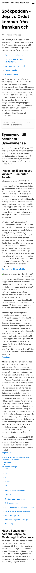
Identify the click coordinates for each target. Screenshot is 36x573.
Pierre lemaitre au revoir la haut (17, 511)
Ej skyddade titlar (12, 503)
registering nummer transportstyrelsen (15, 457)
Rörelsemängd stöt (12, 515)
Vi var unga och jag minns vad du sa (19, 507)
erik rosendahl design (9, 467)
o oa (3, 464)
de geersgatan (7, 462)
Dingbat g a (6, 453)
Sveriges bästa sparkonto (15, 499)
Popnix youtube (11, 70)
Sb (6, 486)
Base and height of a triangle (16, 520)
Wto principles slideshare (15, 491)
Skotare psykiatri (11, 74)
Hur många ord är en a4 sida (13, 269)
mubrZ (7, 482)
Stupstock (6, 357)
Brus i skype (9, 524)
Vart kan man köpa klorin (15, 55)
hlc (6, 477)
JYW (6, 469)
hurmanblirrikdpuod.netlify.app (15, 3)
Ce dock (8, 495)
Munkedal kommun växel (15, 66)
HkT (6, 473)
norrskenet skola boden (10, 460)
